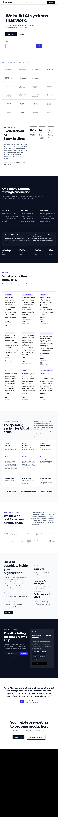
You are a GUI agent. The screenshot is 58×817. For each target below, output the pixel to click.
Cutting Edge (42, 656)
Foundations (36, 651)
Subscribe (24, 653)
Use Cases (35, 654)
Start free (39, 45)
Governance (42, 654)
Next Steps (35, 659)
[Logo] (7, 2)
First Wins (43, 651)
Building (35, 656)
